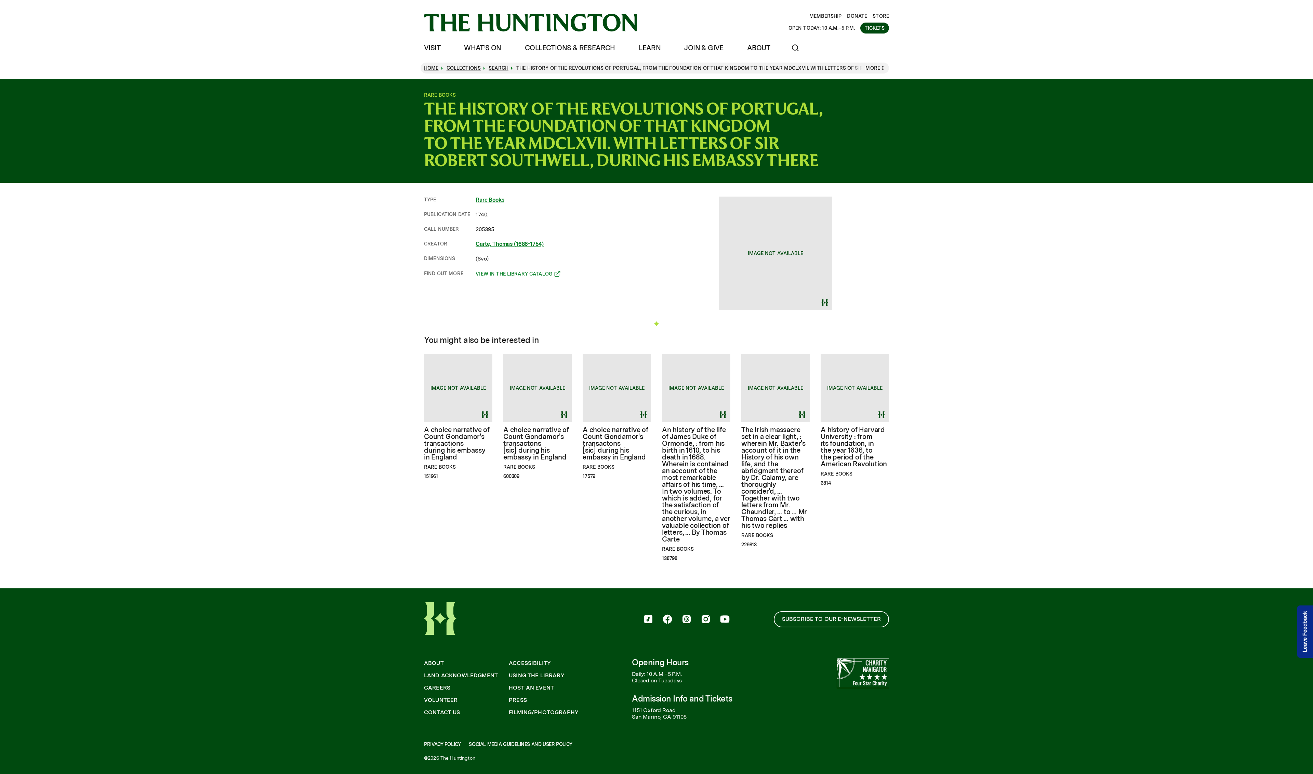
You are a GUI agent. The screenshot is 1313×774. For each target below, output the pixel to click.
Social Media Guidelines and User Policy (520, 744)
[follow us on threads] (686, 620)
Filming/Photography (544, 712)
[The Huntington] (530, 22)
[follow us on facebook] (667, 620)
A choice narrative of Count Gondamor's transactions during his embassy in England (457, 443)
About (758, 48)
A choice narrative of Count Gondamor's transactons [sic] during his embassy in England (536, 443)
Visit (432, 48)
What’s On (482, 48)
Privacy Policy (442, 744)
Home (431, 68)
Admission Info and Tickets (682, 699)
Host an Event (531, 688)
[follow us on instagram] (705, 620)
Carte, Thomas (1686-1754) (510, 244)
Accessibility (530, 663)
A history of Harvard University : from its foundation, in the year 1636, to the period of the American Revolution (854, 447)
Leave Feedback (1305, 632)
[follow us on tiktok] (648, 620)
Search (498, 68)
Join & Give (703, 48)
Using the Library (537, 675)
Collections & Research (570, 48)
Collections (464, 68)
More (872, 68)
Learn (650, 48)
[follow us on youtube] (724, 620)
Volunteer (440, 700)
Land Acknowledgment (461, 675)
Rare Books (490, 200)
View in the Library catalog (514, 275)
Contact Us (442, 712)
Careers (437, 688)
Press (518, 700)
